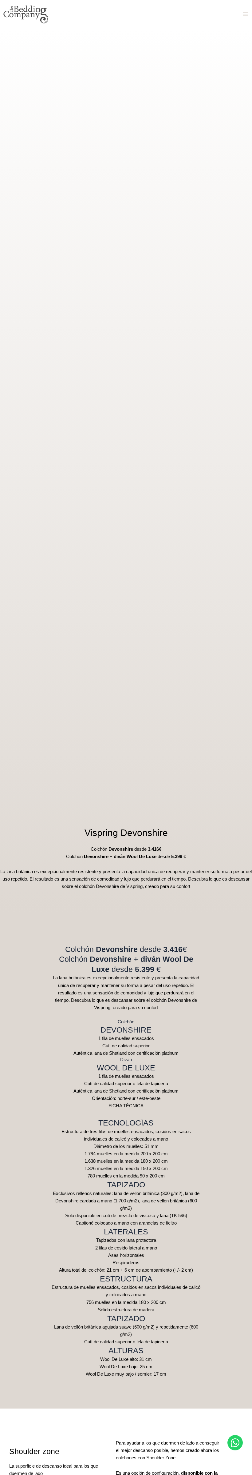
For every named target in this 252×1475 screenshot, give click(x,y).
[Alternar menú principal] (245, 14)
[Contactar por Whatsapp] (235, 1442)
